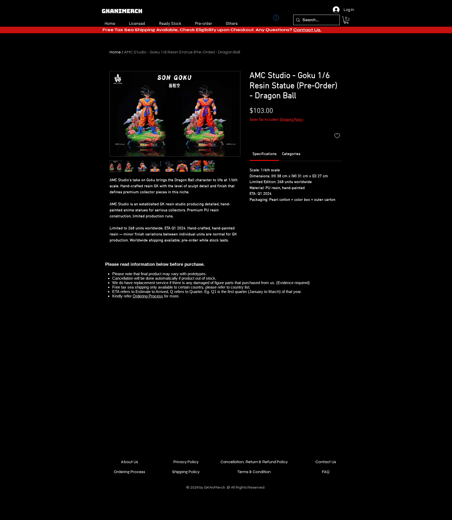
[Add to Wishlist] (337, 135)
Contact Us (325, 461)
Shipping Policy (291, 120)
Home (115, 52)
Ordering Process (148, 296)
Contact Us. (307, 29)
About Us (129, 461)
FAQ (326, 471)
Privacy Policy (186, 461)
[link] (264, 154)
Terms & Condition (254, 471)
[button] (346, 20)
